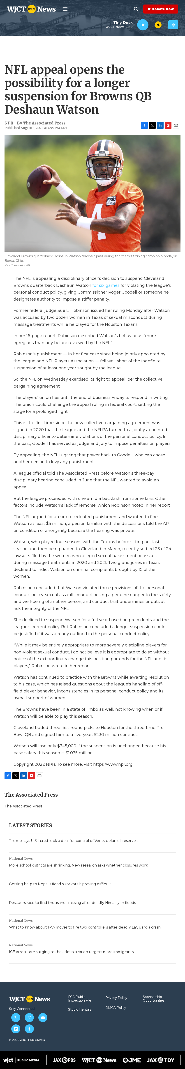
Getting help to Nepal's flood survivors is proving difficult (60, 884)
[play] (142, 25)
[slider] (152, 24)
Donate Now (163, 9)
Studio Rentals (79, 1010)
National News (21, 859)
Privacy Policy (116, 998)
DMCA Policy (115, 1008)
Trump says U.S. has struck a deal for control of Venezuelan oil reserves (73, 841)
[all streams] (173, 24)
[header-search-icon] (136, 9)
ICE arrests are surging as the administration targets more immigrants (71, 952)
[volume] (158, 24)
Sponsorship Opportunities (153, 998)
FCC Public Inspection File (79, 998)
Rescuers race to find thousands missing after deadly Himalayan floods (72, 903)
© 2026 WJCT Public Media (27, 1039)
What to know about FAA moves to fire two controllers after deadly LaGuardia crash (85, 927)
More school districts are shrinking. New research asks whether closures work (78, 865)
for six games (106, 285)
